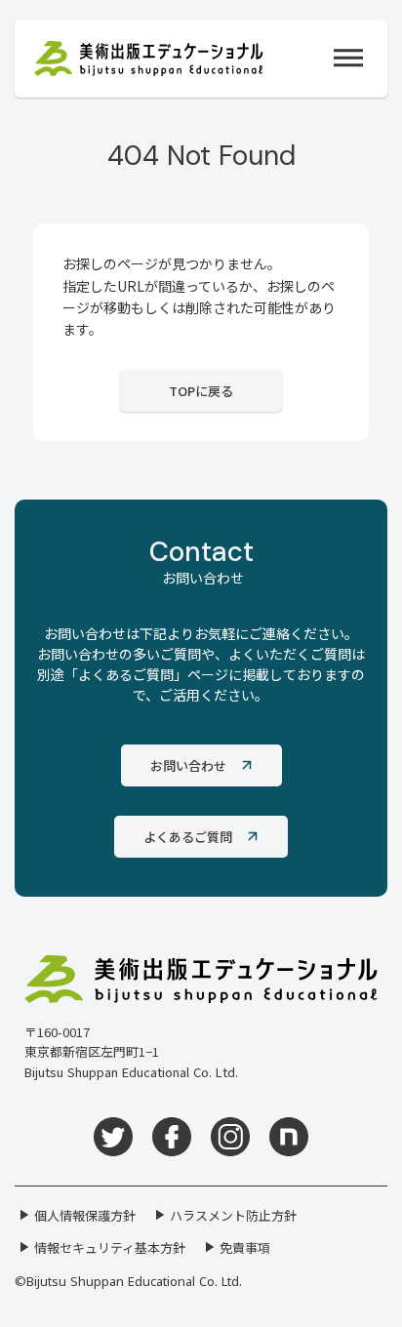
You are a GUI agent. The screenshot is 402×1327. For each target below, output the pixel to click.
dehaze (348, 58)
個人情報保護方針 (85, 1215)
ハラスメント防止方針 (233, 1215)
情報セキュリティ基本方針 (109, 1247)
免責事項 (245, 1247)
